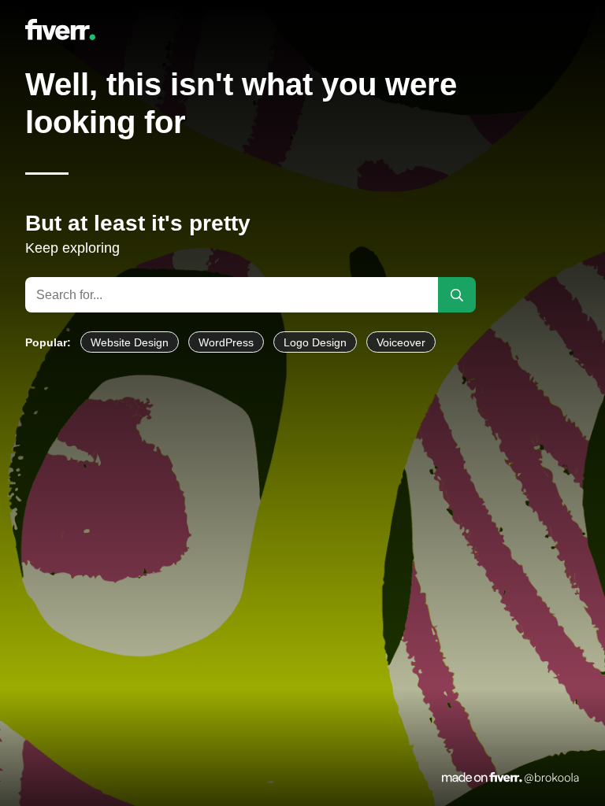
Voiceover (401, 342)
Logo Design (315, 342)
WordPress (226, 342)
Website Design (130, 342)
